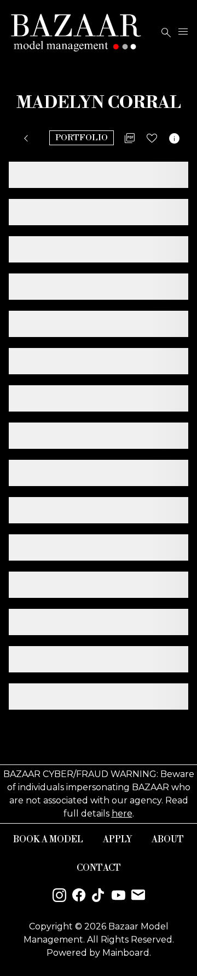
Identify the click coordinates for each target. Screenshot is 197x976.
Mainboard (125, 953)
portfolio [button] (81, 138)
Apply (117, 839)
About (168, 839)
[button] (28, 138)
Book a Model (48, 839)
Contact (99, 868)
